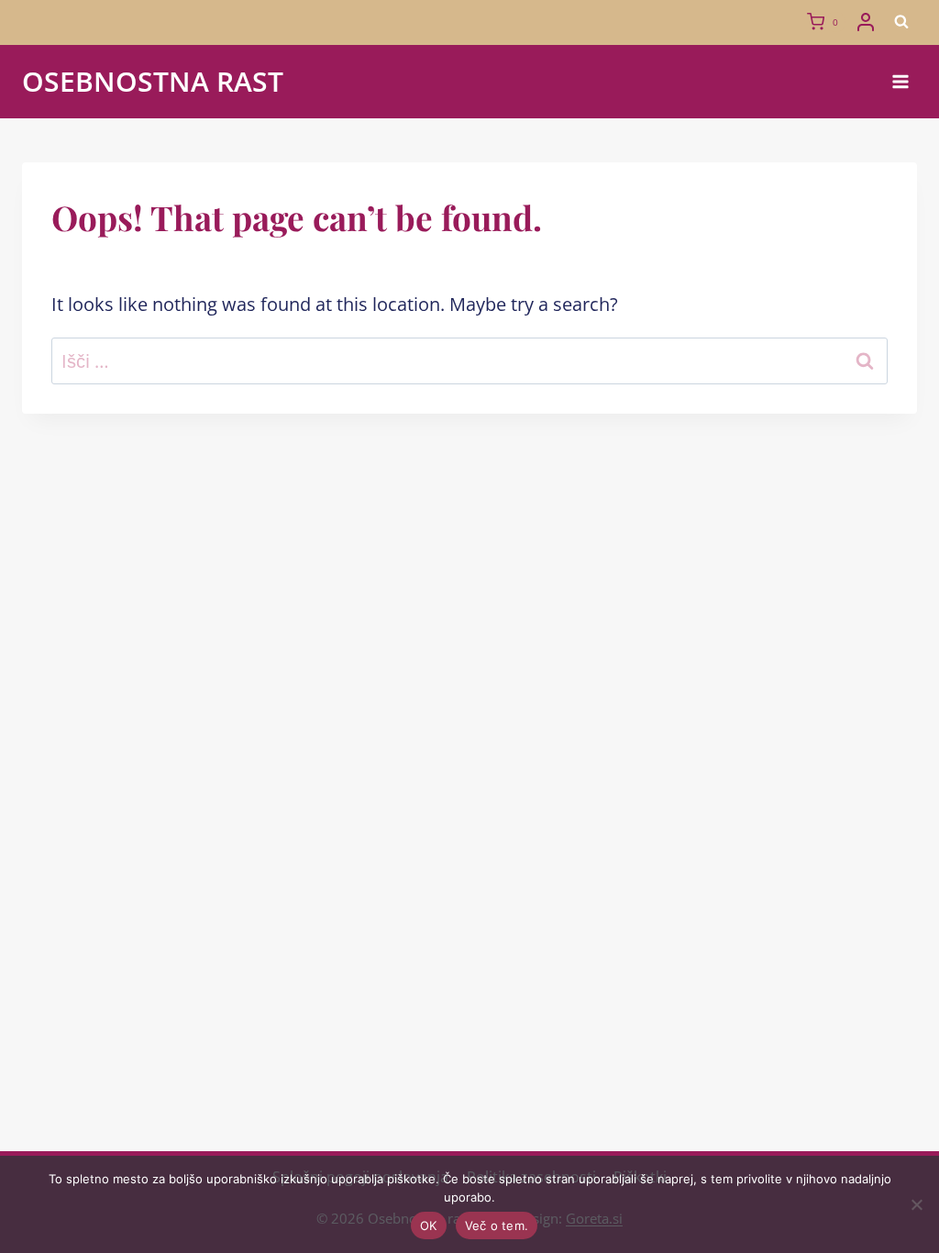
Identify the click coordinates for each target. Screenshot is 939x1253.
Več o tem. (497, 1225)
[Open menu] (900, 81)
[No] (916, 1204)
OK (428, 1225)
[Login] (866, 22)
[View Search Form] (901, 22)
